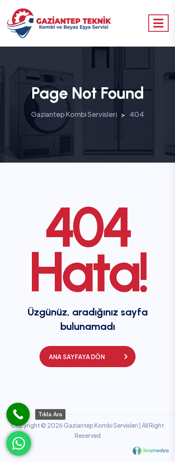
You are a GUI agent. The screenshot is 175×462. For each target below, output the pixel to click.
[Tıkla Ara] (18, 414)
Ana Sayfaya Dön (77, 356)
